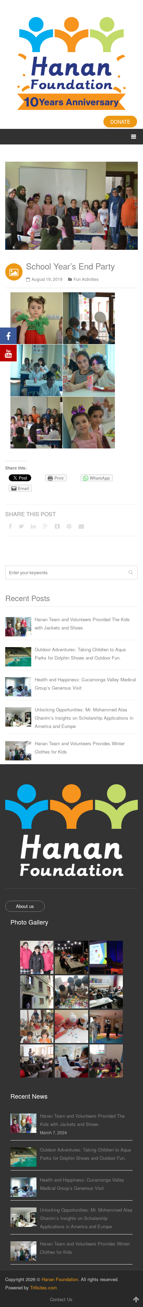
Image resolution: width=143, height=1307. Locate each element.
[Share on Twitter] (21, 526)
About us (25, 906)
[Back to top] (136, 1299)
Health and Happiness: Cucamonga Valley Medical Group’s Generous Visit (85, 683)
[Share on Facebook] (10, 526)
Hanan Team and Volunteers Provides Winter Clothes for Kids (80, 747)
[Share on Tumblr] (57, 526)
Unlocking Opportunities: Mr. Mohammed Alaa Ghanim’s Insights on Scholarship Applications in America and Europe (84, 717)
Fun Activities (86, 279)
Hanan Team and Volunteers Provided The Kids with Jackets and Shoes (82, 623)
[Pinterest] (69, 526)
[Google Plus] (45, 526)
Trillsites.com (43, 1287)
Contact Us (61, 1299)
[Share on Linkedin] (33, 526)
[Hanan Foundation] (71, 64)
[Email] (81, 526)
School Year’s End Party (70, 266)
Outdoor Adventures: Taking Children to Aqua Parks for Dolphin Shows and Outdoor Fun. (80, 653)
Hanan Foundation (60, 1279)
